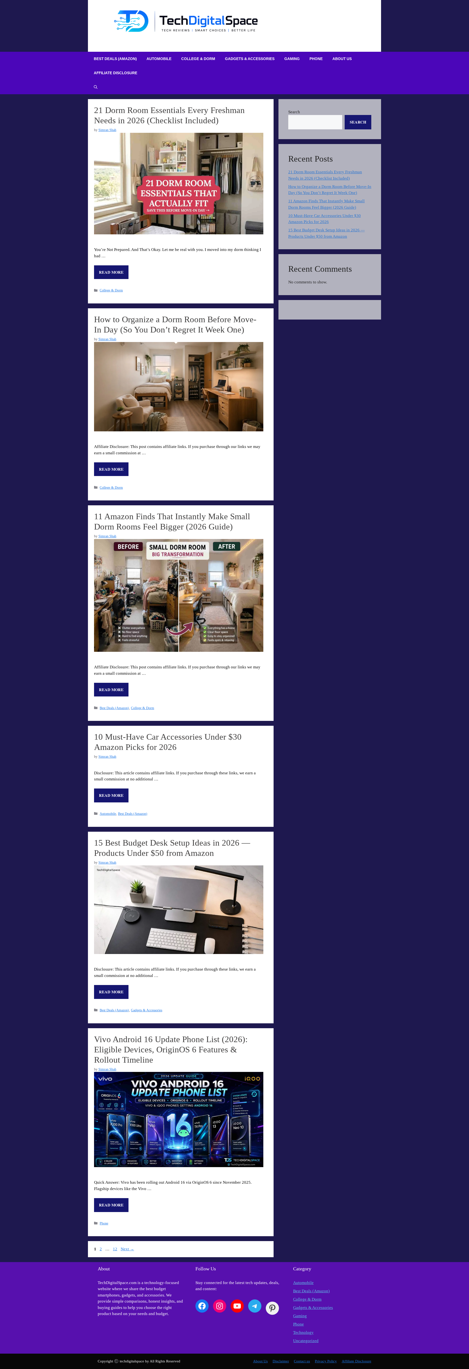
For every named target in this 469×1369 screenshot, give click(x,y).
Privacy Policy (326, 1361)
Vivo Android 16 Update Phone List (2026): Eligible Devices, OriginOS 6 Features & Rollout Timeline (171, 1050)
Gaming (292, 59)
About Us (342, 59)
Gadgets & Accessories (250, 59)
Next (127, 1249)
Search (294, 112)
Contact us (302, 1361)
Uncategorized (306, 1340)
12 (115, 1249)
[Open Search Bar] (95, 87)
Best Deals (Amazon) (115, 59)
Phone (316, 59)
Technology (303, 1332)
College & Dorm (198, 59)
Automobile (159, 59)
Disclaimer (281, 1361)
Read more (111, 272)
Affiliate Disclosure (115, 73)
